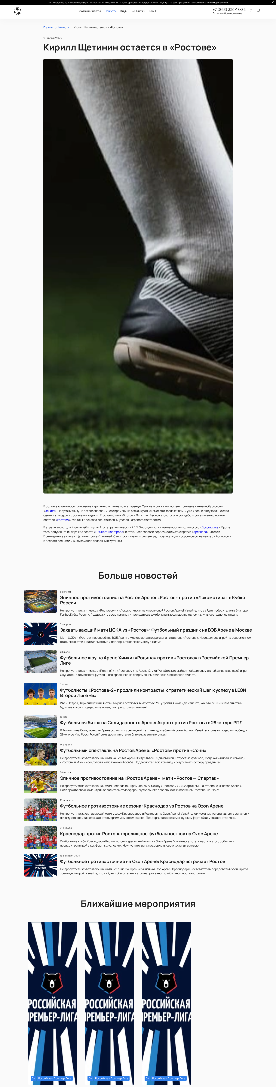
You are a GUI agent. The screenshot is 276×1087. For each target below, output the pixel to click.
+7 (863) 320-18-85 (229, 9)
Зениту (50, 511)
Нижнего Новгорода (109, 532)
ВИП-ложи (138, 11)
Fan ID (153, 11)
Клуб (123, 11)
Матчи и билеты (90, 11)
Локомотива (209, 527)
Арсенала (200, 532)
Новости (111, 11)
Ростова (63, 520)
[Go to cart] (258, 11)
